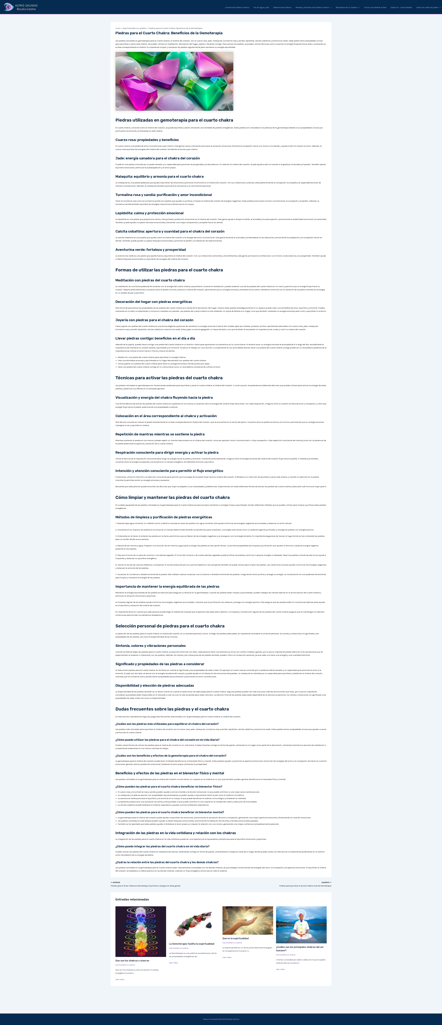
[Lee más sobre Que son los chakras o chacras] (140, 931)
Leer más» (120, 979)
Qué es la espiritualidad (235, 938)
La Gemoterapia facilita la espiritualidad (191, 943)
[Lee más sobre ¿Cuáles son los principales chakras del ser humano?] (301, 924)
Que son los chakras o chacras (132, 960)
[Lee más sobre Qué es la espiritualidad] (247, 920)
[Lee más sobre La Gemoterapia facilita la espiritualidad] (194, 923)
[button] (330, 7)
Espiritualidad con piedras (125, 965)
